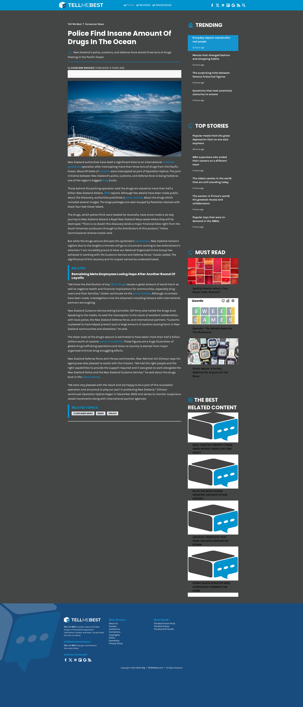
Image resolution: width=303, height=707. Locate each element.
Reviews (145, 5)
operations (142, 241)
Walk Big (140, 667)
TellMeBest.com (155, 667)
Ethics (112, 637)
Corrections (114, 632)
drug (105, 180)
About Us (113, 623)
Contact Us (114, 629)
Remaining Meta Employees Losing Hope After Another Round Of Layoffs (123, 276)
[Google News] (233, 5)
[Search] (243, 5)
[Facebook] (212, 5)
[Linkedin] (223, 5)
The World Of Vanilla (164, 629)
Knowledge (164, 5)
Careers (112, 626)
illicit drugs (118, 284)
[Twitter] (217, 5)
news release (91, 377)
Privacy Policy (116, 643)
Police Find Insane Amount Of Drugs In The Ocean (119, 37)
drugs (113, 413)
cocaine (104, 171)
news (101, 413)
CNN (107, 193)
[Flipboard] (228, 5)
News (130, 5)
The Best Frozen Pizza (164, 623)
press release (134, 197)
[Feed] (238, 5)
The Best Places (161, 626)
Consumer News (83, 413)
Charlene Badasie (82, 67)
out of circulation (111, 341)
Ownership (114, 640)
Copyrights (114, 635)
